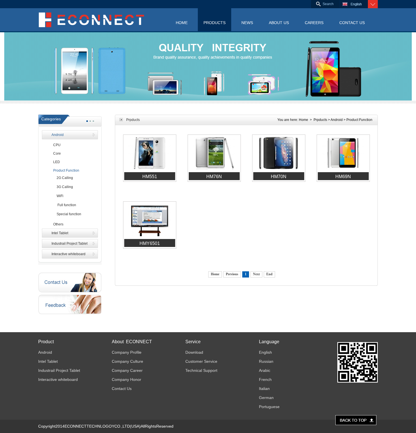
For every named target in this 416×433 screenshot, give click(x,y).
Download (194, 352)
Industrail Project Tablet (69, 244)
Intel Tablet (60, 233)
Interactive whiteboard (68, 254)
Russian (266, 361)
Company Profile (126, 352)
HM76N (214, 176)
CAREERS (314, 22)
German (266, 397)
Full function (64, 205)
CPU (56, 145)
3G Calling (62, 187)
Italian (264, 388)
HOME (182, 22)
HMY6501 (150, 243)
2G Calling (62, 178)
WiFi (57, 196)
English (265, 352)
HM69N (343, 176)
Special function (66, 214)
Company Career (127, 370)
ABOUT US (279, 22)
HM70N (278, 176)
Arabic (264, 370)
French (265, 379)
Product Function (65, 170)
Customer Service (201, 361)
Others (57, 224)
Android (58, 135)
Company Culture (127, 361)
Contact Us (122, 388)
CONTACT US (352, 22)
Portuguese (269, 406)
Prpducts (320, 120)
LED (56, 162)
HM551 (149, 176)
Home (303, 120)
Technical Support (201, 370)
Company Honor (126, 379)
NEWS (247, 22)
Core (56, 153)
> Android (335, 120)
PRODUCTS (214, 22)
